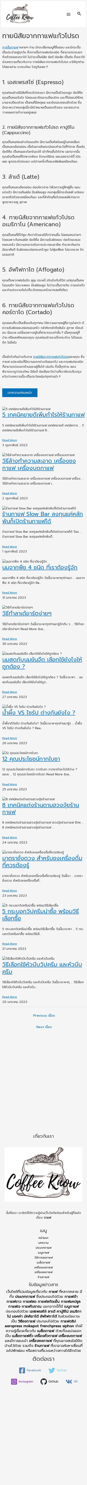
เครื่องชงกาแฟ (44, 1272)
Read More (9, 440)
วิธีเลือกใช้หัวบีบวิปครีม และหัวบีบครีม (42, 968)
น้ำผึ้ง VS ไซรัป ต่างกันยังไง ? (38, 713)
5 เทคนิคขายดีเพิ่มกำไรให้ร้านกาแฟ (43, 415)
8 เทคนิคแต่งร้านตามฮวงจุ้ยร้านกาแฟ (40, 808)
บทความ (43, 1243)
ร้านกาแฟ (43, 1277)
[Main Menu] (68, 14)
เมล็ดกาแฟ (43, 1262)
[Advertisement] (43, 1083)
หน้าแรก (43, 1238)
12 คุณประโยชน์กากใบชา (31, 759)
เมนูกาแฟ (43, 1252)
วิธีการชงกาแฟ (43, 1257)
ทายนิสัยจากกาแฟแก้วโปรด (51, 356)
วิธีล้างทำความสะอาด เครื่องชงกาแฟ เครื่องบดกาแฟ (39, 464)
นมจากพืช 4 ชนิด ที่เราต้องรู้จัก (39, 567)
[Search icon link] (79, 14)
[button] (19, 392)
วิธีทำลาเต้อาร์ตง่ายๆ (27, 613)
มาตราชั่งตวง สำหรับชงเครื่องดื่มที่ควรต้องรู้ (42, 862)
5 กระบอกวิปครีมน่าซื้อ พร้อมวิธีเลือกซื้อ (40, 915)
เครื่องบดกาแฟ (43, 1267)
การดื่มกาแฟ (10, 47)
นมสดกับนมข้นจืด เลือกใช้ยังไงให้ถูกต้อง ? (42, 663)
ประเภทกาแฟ (44, 1248)
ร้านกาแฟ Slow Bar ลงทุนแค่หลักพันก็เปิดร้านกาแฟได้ (42, 517)
